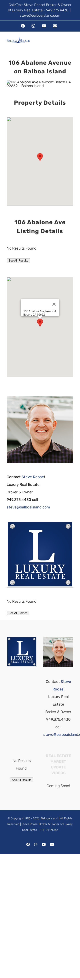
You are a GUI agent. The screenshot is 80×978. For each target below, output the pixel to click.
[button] (40, 157)
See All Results (18, 260)
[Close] (54, 304)
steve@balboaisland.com (40, 15)
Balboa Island (49, 818)
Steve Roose (33, 477)
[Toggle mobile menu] (71, 44)
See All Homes (18, 613)
